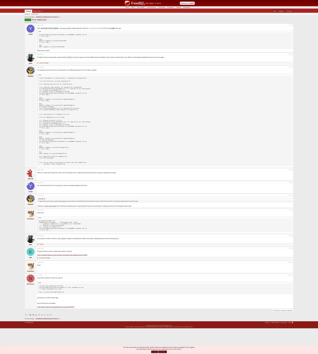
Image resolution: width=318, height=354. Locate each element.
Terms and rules (275, 322)
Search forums (34, 14)
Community (161, 7)
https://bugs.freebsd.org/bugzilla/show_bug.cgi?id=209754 (55, 307)
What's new (37, 11)
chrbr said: (40, 198)
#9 (291, 248)
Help (289, 322)
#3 (291, 67)
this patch (53, 206)
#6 (291, 195)
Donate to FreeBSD (187, 3)
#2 (291, 54)
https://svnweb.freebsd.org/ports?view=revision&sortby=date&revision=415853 (62, 255)
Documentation (151, 7)
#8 (291, 235)
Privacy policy (283, 322)
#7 (291, 210)
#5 (291, 182)
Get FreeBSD (141, 7)
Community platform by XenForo (159, 325)
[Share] (289, 25)
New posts (27, 14)
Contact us (267, 322)
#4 (291, 169)
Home (127, 7)
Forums (28, 11)
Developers (170, 7)
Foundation (186, 7)
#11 (291, 275)
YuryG (27, 22)
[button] (42, 11)
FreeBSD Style (29, 322)
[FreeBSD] (142, 6)
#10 (291, 262)
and (44, 63)
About (133, 7)
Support (178, 7)
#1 (291, 25)
